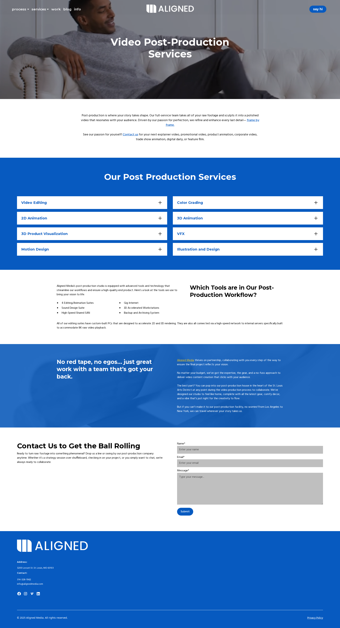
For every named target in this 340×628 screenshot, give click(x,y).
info (77, 9)
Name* (181, 444)
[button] (20, 8)
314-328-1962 (24, 580)
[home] (170, 9)
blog (67, 9)
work (56, 9)
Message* (183, 471)
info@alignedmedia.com (30, 584)
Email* (181, 457)
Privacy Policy (315, 617)
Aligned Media (185, 360)
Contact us (130, 134)
